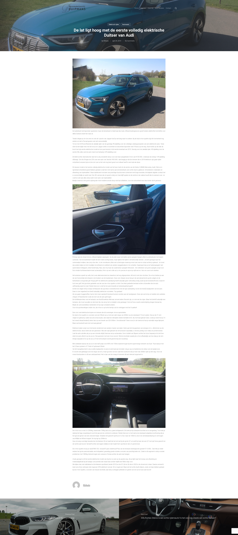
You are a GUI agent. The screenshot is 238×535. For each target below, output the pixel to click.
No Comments (130, 41)
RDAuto (106, 41)
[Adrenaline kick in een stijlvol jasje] (59, 517)
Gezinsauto (125, 24)
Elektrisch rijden (114, 24)
